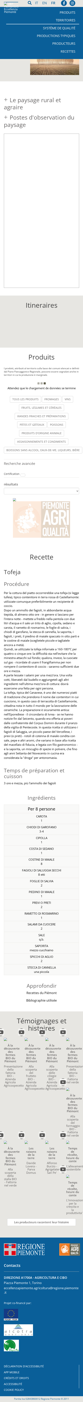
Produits (67, 12)
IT (37, 3)
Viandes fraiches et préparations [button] (41, 416)
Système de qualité (59, 28)
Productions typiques (56, 36)
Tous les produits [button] (25, 399)
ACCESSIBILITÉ (13, 1384)
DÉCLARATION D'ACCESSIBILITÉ (24, 1366)
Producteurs (63, 43)
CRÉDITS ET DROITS (16, 1378)
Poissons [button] (56, 424)
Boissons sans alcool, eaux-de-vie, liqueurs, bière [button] (43, 450)
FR (53, 3)
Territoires (65, 20)
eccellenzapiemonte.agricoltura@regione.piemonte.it (41, 1290)
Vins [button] (68, 399)
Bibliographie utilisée (41, 1000)
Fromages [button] (51, 399)
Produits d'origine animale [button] (42, 433)
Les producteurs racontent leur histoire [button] (41, 1222)
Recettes (68, 51)
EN (45, 3)
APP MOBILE (11, 1372)
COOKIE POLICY (14, 1390)
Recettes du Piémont (41, 993)
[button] (22, 475)
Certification (12, 474)
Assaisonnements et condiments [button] (41, 441)
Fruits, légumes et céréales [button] (41, 407)
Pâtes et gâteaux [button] (32, 424)
